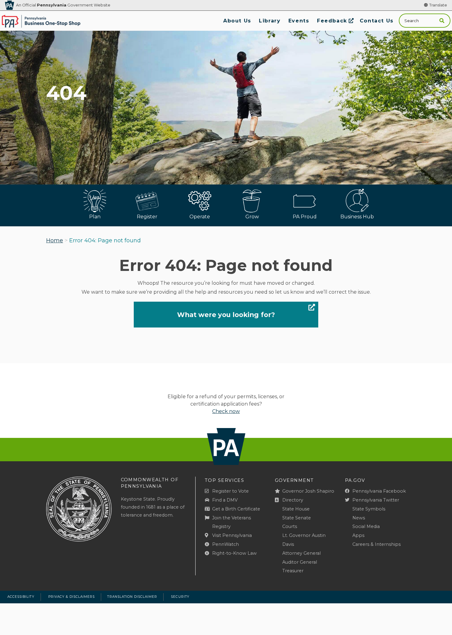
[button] (441, 20)
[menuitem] (237, 21)
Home (54, 240)
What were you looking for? (226, 315)
